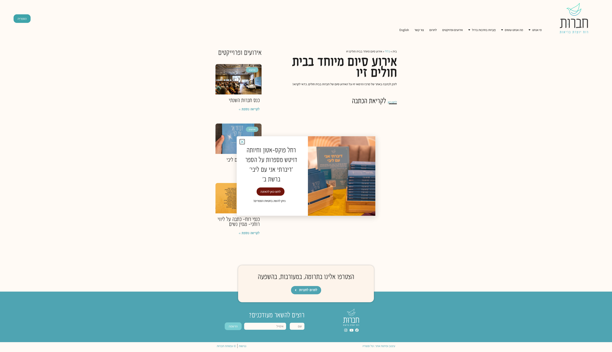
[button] (242, 141)
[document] (306, 176)
